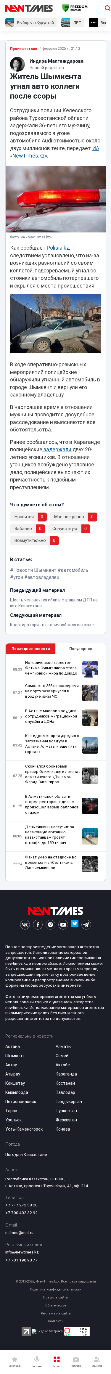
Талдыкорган (69, 1101)
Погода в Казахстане (26, 1154)
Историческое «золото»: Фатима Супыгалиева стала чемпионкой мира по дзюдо (51, 667)
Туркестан (66, 1110)
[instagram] (50, 925)
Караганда (66, 1074)
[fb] (38, 925)
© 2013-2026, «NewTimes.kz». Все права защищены (55, 1281)
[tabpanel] (56, 767)
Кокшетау (15, 1083)
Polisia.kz (58, 248)
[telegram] (86, 925)
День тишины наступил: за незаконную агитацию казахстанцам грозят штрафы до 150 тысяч (49, 835)
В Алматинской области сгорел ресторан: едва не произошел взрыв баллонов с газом (52, 804)
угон (18, 577)
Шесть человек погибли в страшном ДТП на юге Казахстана (54, 603)
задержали (57, 449)
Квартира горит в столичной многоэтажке (52, 624)
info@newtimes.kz (21, 1252)
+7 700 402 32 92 (21, 1212)
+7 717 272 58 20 (21, 1205)
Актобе (63, 1064)
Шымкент (14, 1055)
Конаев (63, 1129)
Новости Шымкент (35, 570)
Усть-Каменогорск (24, 1129)
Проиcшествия (23, 49)
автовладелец (43, 577)
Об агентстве (55, 1305)
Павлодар (65, 1092)
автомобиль (74, 570)
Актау (11, 1064)
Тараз (11, 1110)
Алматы (63, 1046)
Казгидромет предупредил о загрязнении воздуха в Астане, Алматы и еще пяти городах (52, 743)
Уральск (13, 1120)
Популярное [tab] (80, 648)
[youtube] (63, 925)
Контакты (55, 1321)
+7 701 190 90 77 (21, 1260)
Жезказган (66, 1120)
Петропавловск (20, 1101)
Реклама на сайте (55, 1313)
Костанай (65, 1083)
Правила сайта (55, 1297)
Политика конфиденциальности (55, 1289)
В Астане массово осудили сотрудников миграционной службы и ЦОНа (51, 716)
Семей (62, 1055)
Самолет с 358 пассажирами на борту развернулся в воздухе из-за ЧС (52, 691)
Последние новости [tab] (31, 648)
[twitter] (74, 925)
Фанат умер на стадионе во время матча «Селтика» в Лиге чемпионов (51, 862)
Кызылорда (16, 1092)
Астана (12, 1046)
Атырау (12, 1074)
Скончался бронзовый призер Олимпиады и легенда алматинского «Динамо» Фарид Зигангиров (53, 774)
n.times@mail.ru (19, 1232)
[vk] (25, 925)
